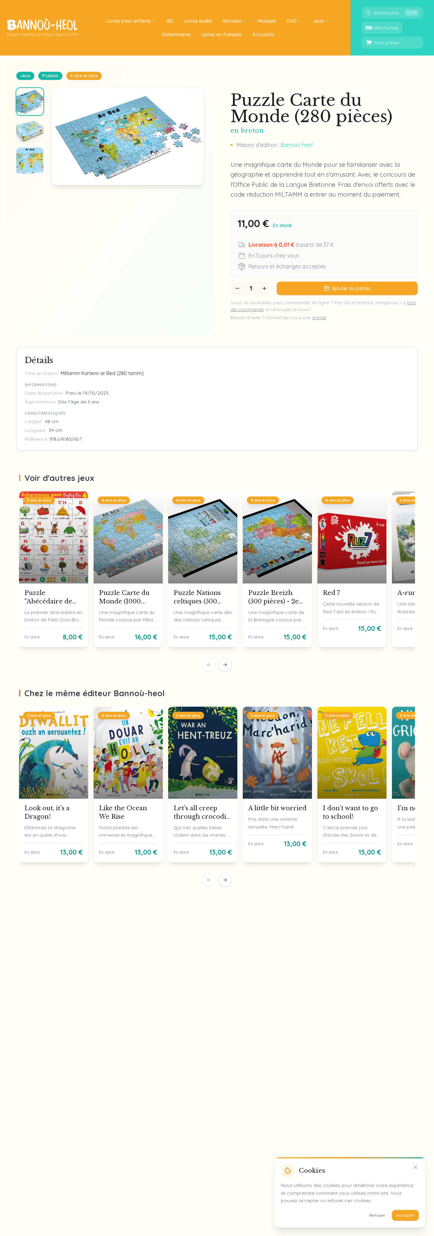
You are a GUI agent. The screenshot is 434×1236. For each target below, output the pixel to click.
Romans (232, 21)
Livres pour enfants (129, 21)
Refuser (377, 1215)
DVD (292, 21)
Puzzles (50, 75)
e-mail (319, 317)
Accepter (405, 1215)
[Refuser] (415, 1167)
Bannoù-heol (297, 144)
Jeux (318, 21)
